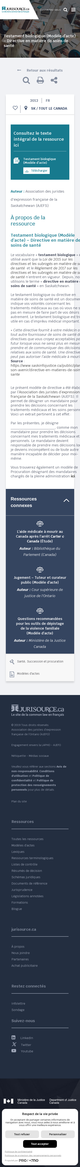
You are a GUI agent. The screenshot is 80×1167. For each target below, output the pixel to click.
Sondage (17, 1010)
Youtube (27, 1051)
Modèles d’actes (23, 845)
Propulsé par (11, 1160)
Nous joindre (20, 953)
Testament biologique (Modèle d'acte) (39, 161)
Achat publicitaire (24, 966)
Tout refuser (22, 1134)
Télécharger (39, 170)
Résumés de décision (26, 871)
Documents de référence (29, 883)
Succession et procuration (45, 661)
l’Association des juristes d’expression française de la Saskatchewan (45, 394)
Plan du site (19, 801)
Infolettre (18, 1004)
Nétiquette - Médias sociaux (30, 756)
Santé (21, 661)
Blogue (16, 909)
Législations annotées (27, 896)
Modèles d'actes (28, 673)
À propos (17, 947)
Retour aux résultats (45, 70)
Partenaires (20, 959)
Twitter (26, 1045)
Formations (19, 903)
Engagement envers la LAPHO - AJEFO (36, 745)
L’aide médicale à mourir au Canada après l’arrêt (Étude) (40, 536)
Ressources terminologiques (32, 858)
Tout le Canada (53, 108)
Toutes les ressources (27, 839)
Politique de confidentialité (18, 1151)
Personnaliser (58, 1134)
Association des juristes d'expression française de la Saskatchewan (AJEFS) (37, 198)
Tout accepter (40, 1144)
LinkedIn (26, 1038)
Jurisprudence (21, 890)
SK (33, 108)
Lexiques (17, 852)
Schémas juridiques (25, 877)
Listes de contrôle (24, 864)
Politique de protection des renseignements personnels (33, 1155)
